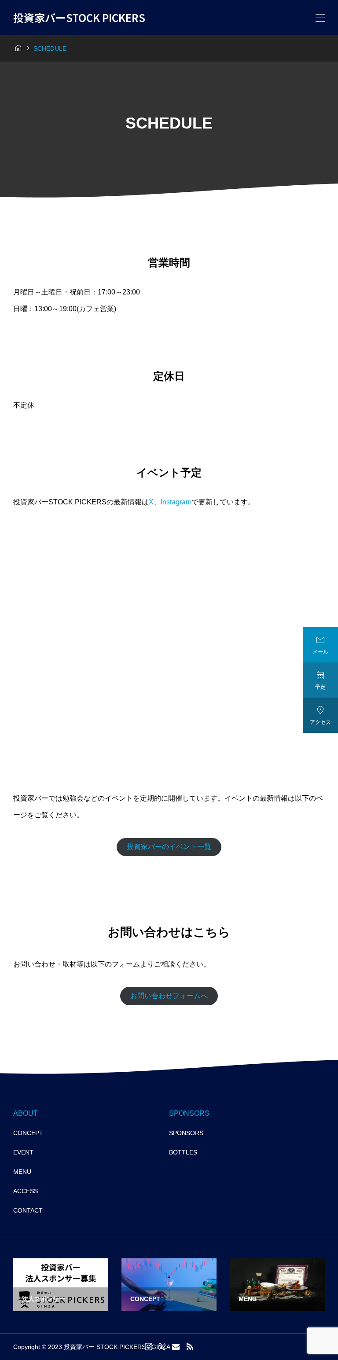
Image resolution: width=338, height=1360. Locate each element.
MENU (22, 1171)
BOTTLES (183, 1152)
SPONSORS (186, 1132)
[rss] (189, 1346)
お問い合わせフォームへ (169, 996)
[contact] (176, 1346)
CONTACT (28, 1210)
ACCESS (25, 1191)
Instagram (176, 502)
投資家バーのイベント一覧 (169, 846)
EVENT (23, 1152)
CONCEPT (28, 1132)
